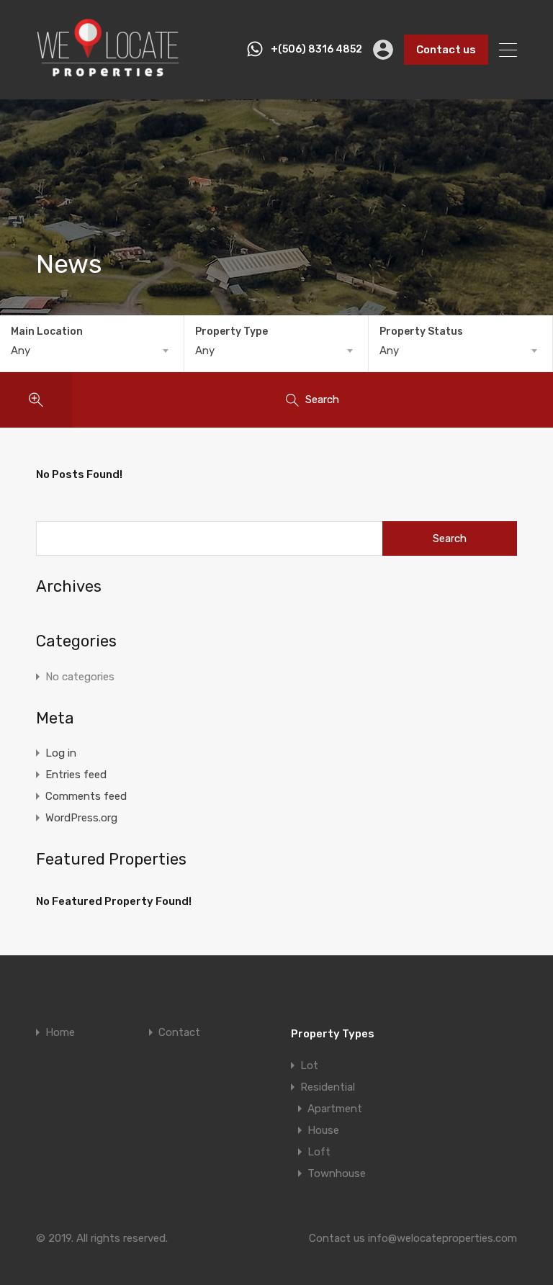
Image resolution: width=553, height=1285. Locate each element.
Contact (179, 1032)
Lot (309, 1065)
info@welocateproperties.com (442, 1238)
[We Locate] (108, 74)
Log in (60, 753)
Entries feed (76, 774)
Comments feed (86, 796)
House (323, 1130)
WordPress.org (81, 817)
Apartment (334, 1108)
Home (60, 1032)
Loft (319, 1151)
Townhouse (336, 1173)
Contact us (446, 49)
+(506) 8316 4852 (316, 49)
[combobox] (92, 351)
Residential (327, 1087)
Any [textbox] (20, 350)
